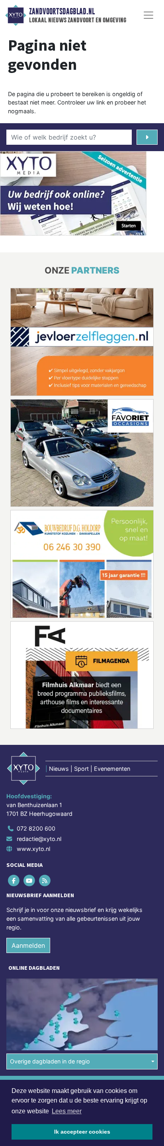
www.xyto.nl (33, 849)
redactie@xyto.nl (39, 838)
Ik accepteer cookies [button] (82, 1131)
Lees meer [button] (67, 1111)
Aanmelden (28, 945)
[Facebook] (14, 880)
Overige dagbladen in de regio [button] (50, 1061)
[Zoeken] (147, 137)
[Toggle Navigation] (148, 15)
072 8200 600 (36, 828)
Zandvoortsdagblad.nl (62, 12)
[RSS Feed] (45, 880)
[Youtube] (29, 880)
